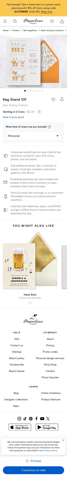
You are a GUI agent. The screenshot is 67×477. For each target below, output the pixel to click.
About (50, 339)
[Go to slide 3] (30, 90)
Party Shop (50, 364)
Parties (16, 30)
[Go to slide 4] (33, 90)
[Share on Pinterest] (31, 418)
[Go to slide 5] (36, 90)
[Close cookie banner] (63, 440)
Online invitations (51, 393)
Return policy (16, 358)
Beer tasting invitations (52, 30)
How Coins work (13, 117)
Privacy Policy (50, 450)
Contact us (16, 345)
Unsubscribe (17, 364)
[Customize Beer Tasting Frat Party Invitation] (33, 61)
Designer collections (16, 399)
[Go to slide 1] (25, 90)
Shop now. (47, 11)
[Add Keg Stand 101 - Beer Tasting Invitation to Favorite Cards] (53, 99)
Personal (14, 136)
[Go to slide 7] (42, 90)
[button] (49, 127)
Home (6, 30)
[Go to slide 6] (39, 90)
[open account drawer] (62, 21)
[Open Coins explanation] (39, 112)
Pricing (50, 345)
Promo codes (50, 351)
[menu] (5, 21)
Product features (51, 399)
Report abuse (16, 371)
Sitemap (16, 351)
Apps (16, 405)
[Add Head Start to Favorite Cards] (30, 303)
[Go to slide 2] (28, 90)
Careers (50, 371)
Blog (16, 393)
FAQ (16, 339)
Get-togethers (30, 30)
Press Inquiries (50, 377)
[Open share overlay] (62, 99)
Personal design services (50, 358)
